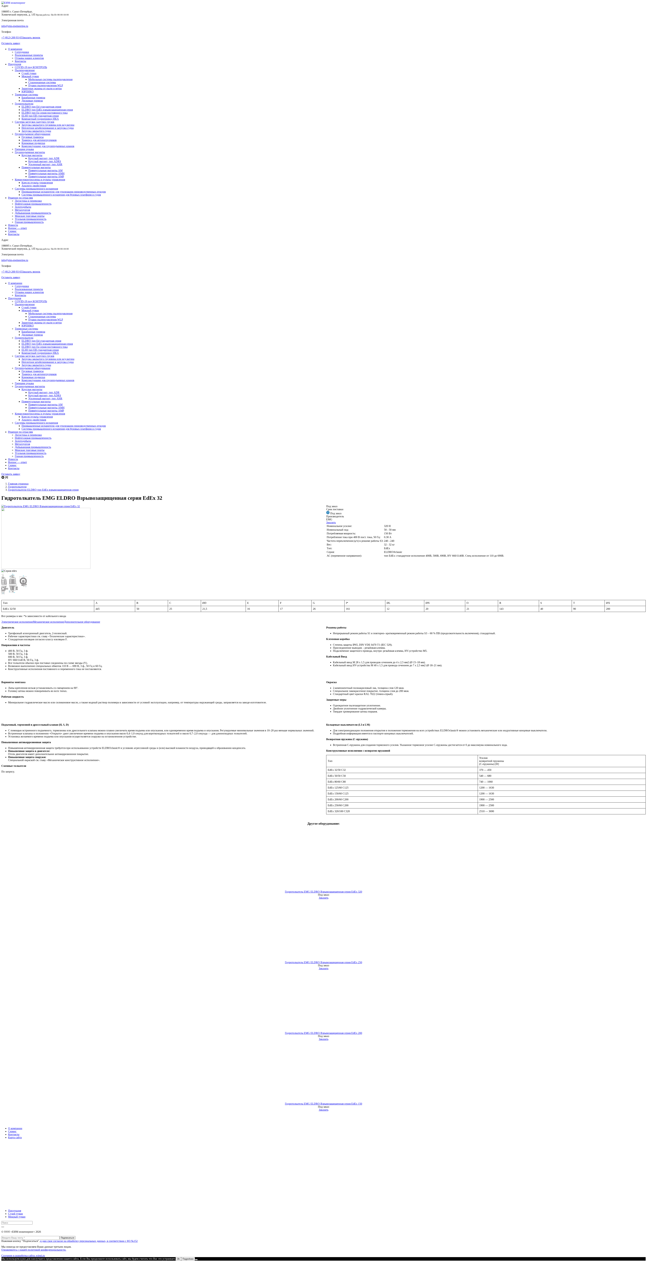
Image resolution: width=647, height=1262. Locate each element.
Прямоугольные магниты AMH (46, 173)
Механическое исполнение (48, 621)
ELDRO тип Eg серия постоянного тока (45, 112)
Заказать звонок (31, 37)
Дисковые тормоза (32, 100)
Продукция (14, 64)
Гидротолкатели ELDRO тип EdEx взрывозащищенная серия (43, 489)
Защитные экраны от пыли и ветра (42, 88)
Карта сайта (15, 1137)
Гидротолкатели (24, 103)
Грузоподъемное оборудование (32, 134)
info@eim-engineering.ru (14, 26)
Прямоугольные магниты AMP (46, 176)
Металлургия (22, 209)
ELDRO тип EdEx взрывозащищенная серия (47, 109)
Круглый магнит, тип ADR (43, 158)
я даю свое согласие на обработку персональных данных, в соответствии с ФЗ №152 (89, 1241)
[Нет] (196, 1259)
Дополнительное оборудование (82, 621)
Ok (178, 1259)
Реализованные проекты (29, 55)
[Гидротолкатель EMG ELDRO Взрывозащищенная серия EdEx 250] (323, 930)
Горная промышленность (29, 222)
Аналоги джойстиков (34, 185)
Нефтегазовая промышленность (33, 203)
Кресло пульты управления (37, 182)
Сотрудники (22, 52)
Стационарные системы (42, 82)
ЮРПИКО (28, 91)
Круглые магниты (32, 155)
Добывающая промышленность (33, 213)
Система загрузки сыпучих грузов (34, 121)
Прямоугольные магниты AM (45, 170)
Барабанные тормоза (33, 97)
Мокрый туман (30, 76)
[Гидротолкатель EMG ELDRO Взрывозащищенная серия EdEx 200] (323, 1001)
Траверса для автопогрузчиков (39, 140)
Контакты (20, 61)
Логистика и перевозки (28, 200)
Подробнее (188, 1259)
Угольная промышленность (30, 219)
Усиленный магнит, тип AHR (45, 164)
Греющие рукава (24, 149)
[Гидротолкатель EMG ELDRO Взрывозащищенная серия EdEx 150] (323, 1071)
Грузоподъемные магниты (30, 152)
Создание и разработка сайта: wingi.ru (23, 1255)
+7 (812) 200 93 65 (11, 37)
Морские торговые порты (29, 216)
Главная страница (18, 483)
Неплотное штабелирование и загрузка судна (48, 128)
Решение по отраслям (20, 197)
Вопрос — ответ (17, 228)
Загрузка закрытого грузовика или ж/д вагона (48, 124)
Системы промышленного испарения (36, 188)
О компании (15, 49)
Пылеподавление (25, 70)
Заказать (331, 522)
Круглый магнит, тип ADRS (44, 161)
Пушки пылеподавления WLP (45, 85)
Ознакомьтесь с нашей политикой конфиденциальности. (33, 1249)
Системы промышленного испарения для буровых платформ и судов (61, 194)
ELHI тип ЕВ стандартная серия (40, 115)
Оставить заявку (10, 43)
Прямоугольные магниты (36, 167)
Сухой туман (29, 73)
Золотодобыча (23, 206)
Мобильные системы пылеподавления (50, 79)
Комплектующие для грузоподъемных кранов (48, 146)
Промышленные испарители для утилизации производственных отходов (64, 191)
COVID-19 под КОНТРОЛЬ (31, 67)
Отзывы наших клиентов (29, 58)
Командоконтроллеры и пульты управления (40, 179)
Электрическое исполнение (17, 621)
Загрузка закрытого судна (36, 131)
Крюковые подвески (33, 143)
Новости (13, 225)
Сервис (12, 231)
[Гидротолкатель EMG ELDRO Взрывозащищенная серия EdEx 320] (323, 859)
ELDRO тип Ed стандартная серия (41, 106)
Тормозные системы (26, 94)
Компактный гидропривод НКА (40, 118)
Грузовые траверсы (33, 137)
